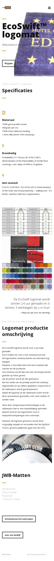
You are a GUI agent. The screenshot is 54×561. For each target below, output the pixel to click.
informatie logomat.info (36, 554)
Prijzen (9, 63)
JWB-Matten (6, 554)
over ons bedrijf (12, 535)
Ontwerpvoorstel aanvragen (19, 519)
